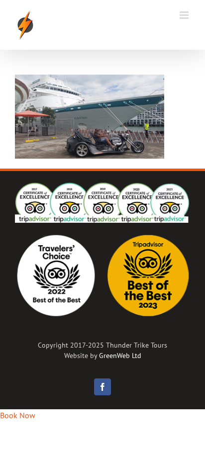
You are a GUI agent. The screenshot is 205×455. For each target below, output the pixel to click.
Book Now (17, 415)
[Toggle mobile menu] (185, 15)
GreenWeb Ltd (120, 355)
